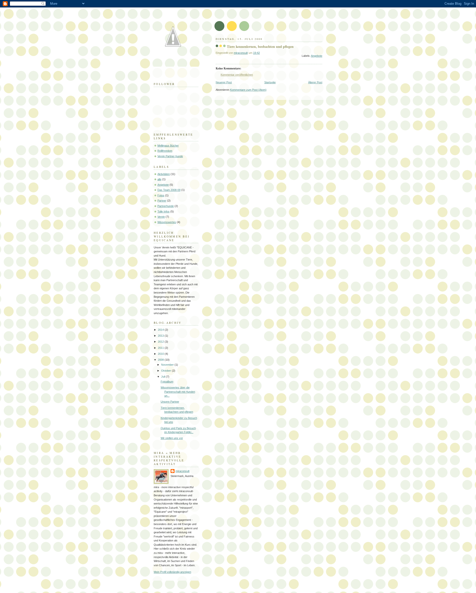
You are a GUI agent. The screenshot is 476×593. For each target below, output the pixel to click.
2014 (161, 329)
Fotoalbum (167, 381)
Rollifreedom (164, 150)
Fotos (160, 195)
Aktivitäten (163, 174)
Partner (161, 200)
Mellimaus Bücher (168, 145)
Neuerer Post (224, 82)
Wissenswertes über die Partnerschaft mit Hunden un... (178, 391)
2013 (161, 335)
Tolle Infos (163, 211)
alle (159, 179)
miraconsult (182, 471)
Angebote (316, 55)
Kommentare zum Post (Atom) (248, 89)
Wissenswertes (166, 222)
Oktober (166, 370)
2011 (161, 347)
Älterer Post (315, 82)
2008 (161, 359)
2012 (161, 341)
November (168, 364)
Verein (161, 216)
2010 (161, 353)
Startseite (270, 82)
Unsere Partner (170, 401)
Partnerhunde (165, 206)
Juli (163, 376)
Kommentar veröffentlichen (237, 74)
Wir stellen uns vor (172, 438)
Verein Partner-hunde (170, 156)
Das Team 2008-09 (168, 189)
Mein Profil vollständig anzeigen (172, 571)
